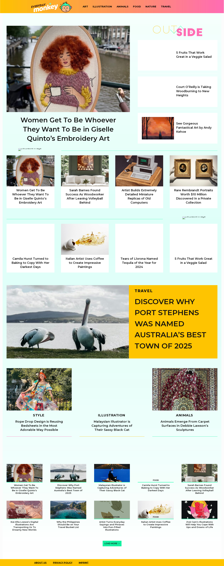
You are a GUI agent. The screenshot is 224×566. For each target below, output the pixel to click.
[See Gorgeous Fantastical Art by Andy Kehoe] (158, 128)
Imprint (84, 562)
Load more (110, 543)
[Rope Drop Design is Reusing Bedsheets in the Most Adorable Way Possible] (39, 389)
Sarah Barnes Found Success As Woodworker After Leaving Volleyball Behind (199, 489)
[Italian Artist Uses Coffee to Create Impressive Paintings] (85, 239)
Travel (166, 6)
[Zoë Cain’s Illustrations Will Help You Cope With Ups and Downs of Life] (199, 510)
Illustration (102, 6)
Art (85, 6)
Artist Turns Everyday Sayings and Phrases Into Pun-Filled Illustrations (112, 526)
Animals (122, 6)
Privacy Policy (62, 562)
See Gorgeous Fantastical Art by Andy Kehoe (194, 128)
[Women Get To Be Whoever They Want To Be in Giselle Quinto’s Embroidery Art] (68, 69)
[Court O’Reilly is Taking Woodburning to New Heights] (158, 91)
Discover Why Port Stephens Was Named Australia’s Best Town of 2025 (170, 323)
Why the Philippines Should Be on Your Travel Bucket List (68, 524)
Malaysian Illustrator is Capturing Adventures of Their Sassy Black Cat (112, 425)
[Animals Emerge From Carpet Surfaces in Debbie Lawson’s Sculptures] (184, 389)
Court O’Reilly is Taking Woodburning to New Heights (193, 91)
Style (38, 415)
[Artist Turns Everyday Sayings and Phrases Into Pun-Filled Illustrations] (112, 510)
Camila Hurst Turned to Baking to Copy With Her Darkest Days (30, 263)
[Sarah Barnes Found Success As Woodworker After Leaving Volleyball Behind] (85, 170)
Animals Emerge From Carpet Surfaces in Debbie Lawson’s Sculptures (185, 425)
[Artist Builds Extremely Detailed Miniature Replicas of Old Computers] (139, 170)
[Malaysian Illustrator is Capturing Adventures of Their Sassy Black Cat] (112, 389)
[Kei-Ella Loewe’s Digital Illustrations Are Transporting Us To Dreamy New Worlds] (24, 510)
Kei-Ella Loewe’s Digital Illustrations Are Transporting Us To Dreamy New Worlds (24, 526)
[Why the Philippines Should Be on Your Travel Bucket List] (68, 510)
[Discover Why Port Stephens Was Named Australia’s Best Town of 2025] (68, 322)
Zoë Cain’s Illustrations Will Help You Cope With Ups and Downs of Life (199, 524)
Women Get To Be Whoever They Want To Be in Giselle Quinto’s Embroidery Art (68, 129)
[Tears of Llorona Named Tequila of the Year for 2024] (139, 239)
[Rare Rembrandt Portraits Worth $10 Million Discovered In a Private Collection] (194, 170)
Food (137, 6)
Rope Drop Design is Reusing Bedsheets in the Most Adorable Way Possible (39, 425)
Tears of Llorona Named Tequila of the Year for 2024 (139, 263)
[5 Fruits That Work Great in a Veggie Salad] (158, 55)
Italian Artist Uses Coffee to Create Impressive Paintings (85, 263)
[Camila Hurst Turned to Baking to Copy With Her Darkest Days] (30, 239)
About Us (40, 562)
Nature (150, 6)
